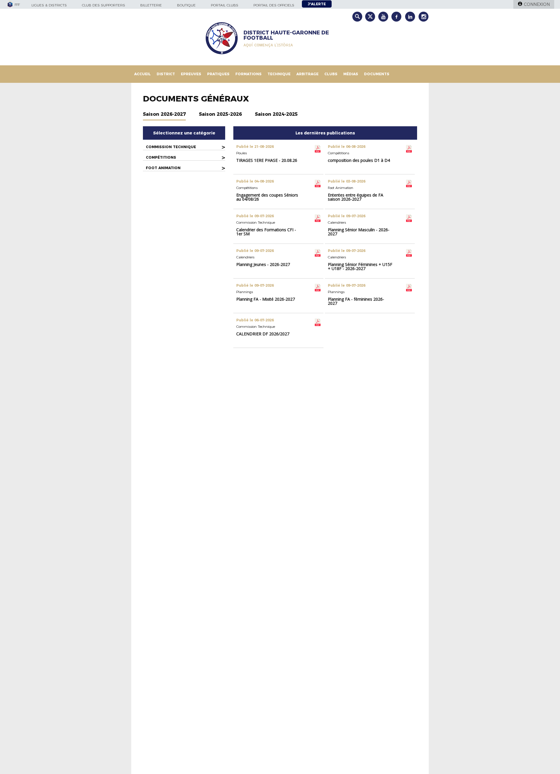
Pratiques (218, 74)
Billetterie (151, 5)
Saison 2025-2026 (220, 114)
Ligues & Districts (49, 5)
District (166, 74)
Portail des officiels (273, 5)
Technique (278, 74)
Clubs (330, 74)
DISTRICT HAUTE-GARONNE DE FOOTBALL (286, 35)
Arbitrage (307, 74)
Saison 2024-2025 (276, 114)
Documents (376, 74)
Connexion (537, 4)
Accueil (142, 74)
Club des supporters (103, 5)
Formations (248, 74)
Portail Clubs (224, 5)
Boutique (186, 5)
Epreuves (191, 74)
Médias (350, 74)
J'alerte (317, 4)
